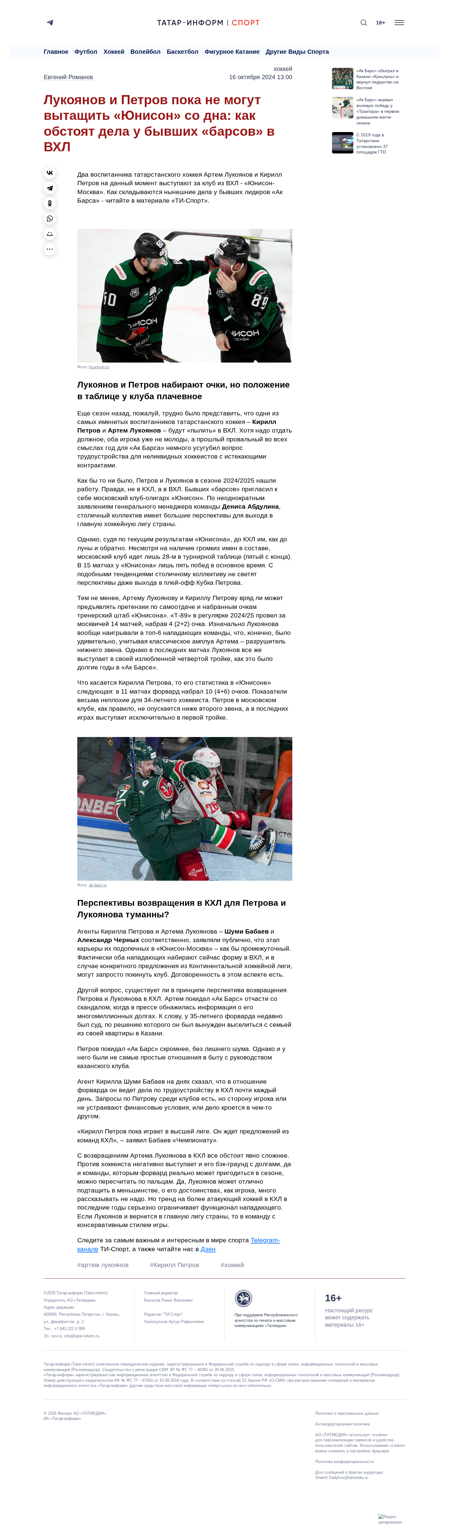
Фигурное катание (232, 51)
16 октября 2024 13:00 (260, 77)
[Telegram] (50, 22)
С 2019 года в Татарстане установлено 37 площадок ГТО (372, 143)
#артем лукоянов (103, 1264)
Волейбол (145, 51)
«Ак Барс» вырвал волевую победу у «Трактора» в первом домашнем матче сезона (377, 111)
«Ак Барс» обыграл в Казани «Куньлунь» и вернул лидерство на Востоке (377, 79)
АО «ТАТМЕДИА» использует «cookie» (351, 1434)
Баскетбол (183, 51)
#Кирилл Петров (175, 1264)
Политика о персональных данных (347, 1413)
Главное (56, 51)
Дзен (208, 1248)
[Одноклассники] (50, 203)
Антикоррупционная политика (342, 1424)
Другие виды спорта (297, 51)
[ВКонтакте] (50, 173)
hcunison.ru (99, 367)
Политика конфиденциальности (344, 1461)
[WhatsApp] (50, 218)
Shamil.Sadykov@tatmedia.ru (341, 1477)
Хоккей (114, 51)
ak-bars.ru (98, 885)
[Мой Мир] (50, 234)
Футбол (86, 51)
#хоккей (232, 1264)
